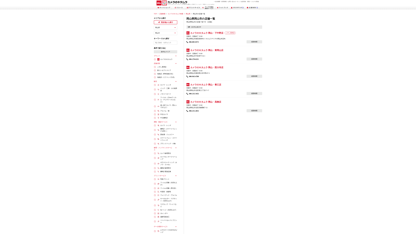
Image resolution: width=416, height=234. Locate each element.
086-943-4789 (194, 76)
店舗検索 (162, 14)
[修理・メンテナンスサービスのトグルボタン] (176, 147)
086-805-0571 (194, 42)
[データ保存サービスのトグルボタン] (176, 226)
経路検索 (254, 42)
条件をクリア (165, 52)
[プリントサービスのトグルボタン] (176, 175)
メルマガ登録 (255, 1)
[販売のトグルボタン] (176, 81)
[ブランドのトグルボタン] (176, 56)
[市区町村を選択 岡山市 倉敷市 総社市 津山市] (165, 33)
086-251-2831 (194, 111)
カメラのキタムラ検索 (175, 14)
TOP (155, 14)
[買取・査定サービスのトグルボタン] (176, 122)
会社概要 (217, 1)
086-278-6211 (194, 59)
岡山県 (188, 14)
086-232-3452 (194, 94)
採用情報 (224, 1)
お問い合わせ (232, 1)
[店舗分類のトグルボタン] (176, 63)
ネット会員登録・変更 (243, 1)
